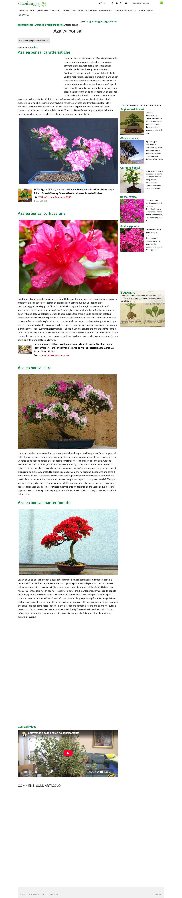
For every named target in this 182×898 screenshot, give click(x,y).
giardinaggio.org (98, 21)
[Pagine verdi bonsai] (133, 123)
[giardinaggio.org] (33, 3)
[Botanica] (142, 308)
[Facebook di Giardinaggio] (112, 3)
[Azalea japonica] (133, 240)
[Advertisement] (49, 21)
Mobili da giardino (87, 10)
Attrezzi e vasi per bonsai (48, 24)
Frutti (141, 10)
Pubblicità (156, 894)
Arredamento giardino (49, 10)
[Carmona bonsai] (133, 181)
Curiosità (24, 15)
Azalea (34, 47)
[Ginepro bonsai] (133, 152)
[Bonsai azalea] (133, 211)
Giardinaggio (105, 10)
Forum (103, 3)
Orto (150, 10)
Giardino (23, 10)
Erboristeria (69, 10)
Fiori (32, 10)
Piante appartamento (125, 10)
